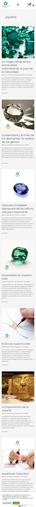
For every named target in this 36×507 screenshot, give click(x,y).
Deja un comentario (7, 75)
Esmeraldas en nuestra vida (17, 276)
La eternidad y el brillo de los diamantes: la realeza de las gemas (18, 138)
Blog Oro (17, 477)
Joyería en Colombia (15, 474)
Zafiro (16, 215)
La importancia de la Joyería (15, 408)
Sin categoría (19, 281)
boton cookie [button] (7, 503)
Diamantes (18, 145)
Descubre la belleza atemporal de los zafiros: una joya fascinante (18, 208)
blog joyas (18, 347)
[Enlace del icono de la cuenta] (33, 5)
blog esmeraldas (20, 75)
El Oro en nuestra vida (16, 344)
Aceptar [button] (16, 503)
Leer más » (5, 93)
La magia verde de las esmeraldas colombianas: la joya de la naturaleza (17, 67)
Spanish (23, 505)
